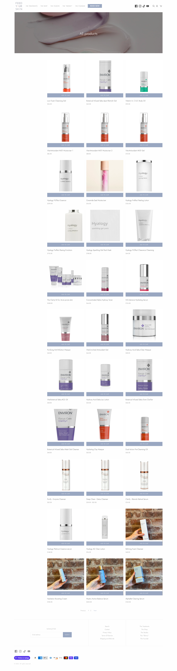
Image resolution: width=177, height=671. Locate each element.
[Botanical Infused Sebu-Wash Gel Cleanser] (65, 427)
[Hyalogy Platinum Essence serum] (65, 527)
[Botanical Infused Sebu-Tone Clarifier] (144, 377)
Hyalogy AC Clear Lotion (95, 549)
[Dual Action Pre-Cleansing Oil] (144, 427)
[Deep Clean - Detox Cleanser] (104, 477)
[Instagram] (140, 6)
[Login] (157, 6)
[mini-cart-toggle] (161, 6)
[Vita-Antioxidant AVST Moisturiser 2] (104, 128)
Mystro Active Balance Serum (97, 598)
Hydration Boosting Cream (57, 598)
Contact (107, 629)
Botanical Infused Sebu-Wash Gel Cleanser (63, 449)
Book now (94, 6)
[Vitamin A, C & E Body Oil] (144, 78)
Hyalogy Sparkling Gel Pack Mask (98, 250)
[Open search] (154, 6)
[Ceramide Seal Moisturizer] (104, 178)
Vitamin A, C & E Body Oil (135, 100)
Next (95, 611)
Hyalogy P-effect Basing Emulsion (59, 250)
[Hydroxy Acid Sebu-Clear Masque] (144, 327)
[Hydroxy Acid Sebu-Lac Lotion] (104, 377)
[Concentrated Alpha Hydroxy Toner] (104, 278)
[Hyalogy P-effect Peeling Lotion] (144, 178)
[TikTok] (144, 6)
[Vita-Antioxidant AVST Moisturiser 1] (65, 128)
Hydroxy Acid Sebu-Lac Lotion (97, 399)
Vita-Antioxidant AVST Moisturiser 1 (60, 150)
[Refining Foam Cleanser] (144, 527)
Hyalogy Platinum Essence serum (59, 549)
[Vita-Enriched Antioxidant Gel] (104, 327)
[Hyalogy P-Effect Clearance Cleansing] (144, 228)
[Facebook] (136, 6)
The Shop (44, 6)
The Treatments (32, 6)
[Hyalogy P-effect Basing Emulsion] (65, 228)
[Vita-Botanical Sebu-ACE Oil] (65, 377)
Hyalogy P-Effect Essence (56, 200)
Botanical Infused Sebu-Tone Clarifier (139, 399)
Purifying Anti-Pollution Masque (58, 349)
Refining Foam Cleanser (134, 549)
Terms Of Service (107, 635)
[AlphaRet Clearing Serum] (144, 576)
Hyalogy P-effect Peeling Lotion (137, 200)
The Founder (80, 6)
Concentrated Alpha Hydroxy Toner (99, 300)
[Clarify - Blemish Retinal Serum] (144, 477)
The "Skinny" (67, 6)
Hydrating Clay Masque (95, 449)
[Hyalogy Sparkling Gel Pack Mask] (104, 228)
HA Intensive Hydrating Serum (137, 300)
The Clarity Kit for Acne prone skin (60, 300)
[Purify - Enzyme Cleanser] (65, 477)
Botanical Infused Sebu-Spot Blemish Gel (101, 100)
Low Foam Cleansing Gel (56, 100)
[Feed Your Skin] (19, 6)
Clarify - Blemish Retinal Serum (137, 499)
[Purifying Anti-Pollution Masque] (65, 327)
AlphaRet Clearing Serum (135, 598)
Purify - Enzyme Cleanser (56, 499)
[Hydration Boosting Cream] (65, 576)
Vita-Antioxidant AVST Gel (135, 150)
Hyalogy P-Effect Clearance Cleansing (140, 250)
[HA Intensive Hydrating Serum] (144, 278)
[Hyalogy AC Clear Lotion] (104, 527)
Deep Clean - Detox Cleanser (97, 499)
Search (107, 626)
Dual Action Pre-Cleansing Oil (137, 449)
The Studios (54, 6)
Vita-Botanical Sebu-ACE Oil (57, 399)
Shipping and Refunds (107, 639)
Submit (67, 635)
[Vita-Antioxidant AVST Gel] (144, 128)
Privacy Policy (107, 632)
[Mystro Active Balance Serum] (104, 576)
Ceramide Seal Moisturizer (96, 200)
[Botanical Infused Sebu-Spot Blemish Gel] (104, 78)
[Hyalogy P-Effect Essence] (65, 178)
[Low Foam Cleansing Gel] (65, 78)
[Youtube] (147, 6)
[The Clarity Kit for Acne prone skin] (65, 278)
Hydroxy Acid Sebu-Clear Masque (138, 349)
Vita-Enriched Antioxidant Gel (97, 349)
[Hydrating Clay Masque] (104, 427)
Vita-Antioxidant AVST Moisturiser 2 (99, 150)
